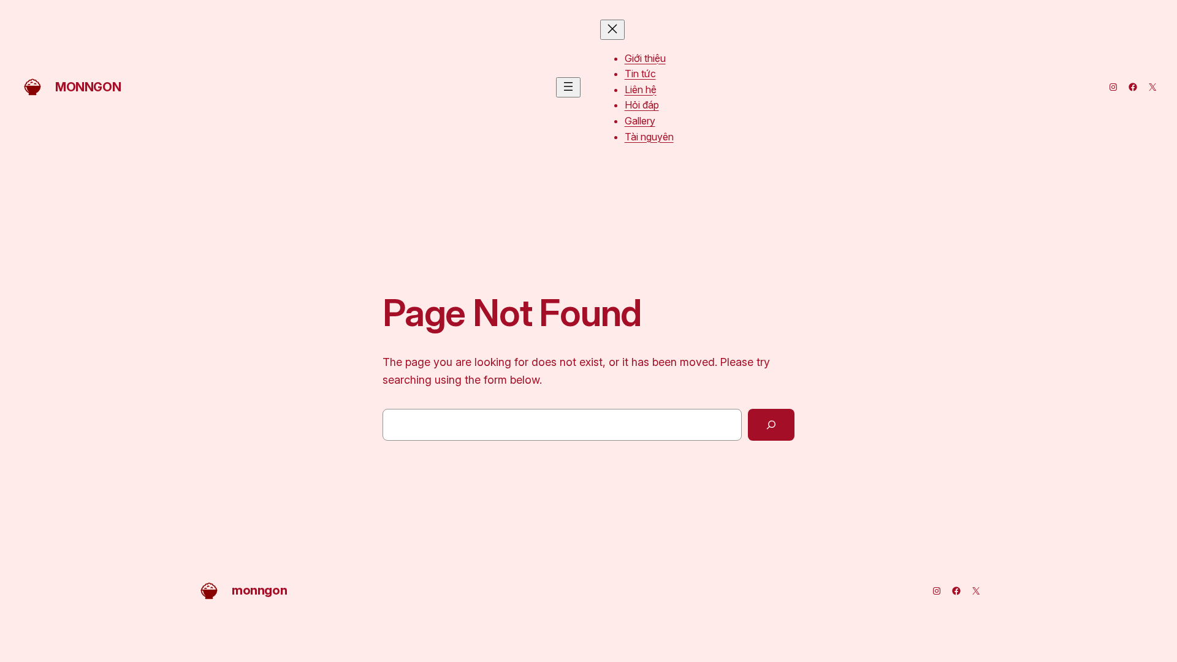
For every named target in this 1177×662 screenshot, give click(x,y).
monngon (88, 87)
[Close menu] (612, 30)
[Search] (771, 425)
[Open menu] (568, 87)
